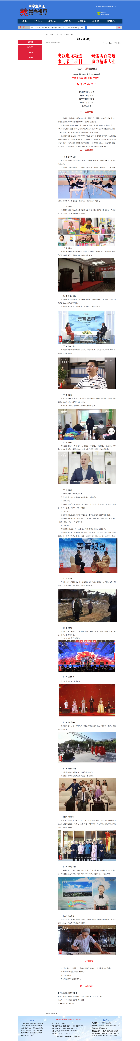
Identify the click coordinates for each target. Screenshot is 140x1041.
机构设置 (30, 47)
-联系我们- (111, 21)
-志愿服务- (82, 21)
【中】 (115, 43)
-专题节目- (96, 21)
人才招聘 (30, 57)
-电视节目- (67, 21)
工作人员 (30, 52)
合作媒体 (54, 1013)
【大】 (120, 43)
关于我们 (59, 34)
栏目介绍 (30, 42)
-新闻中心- (52, 21)
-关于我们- (38, 21)
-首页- (24, 21)
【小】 (110, 43)
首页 (53, 34)
